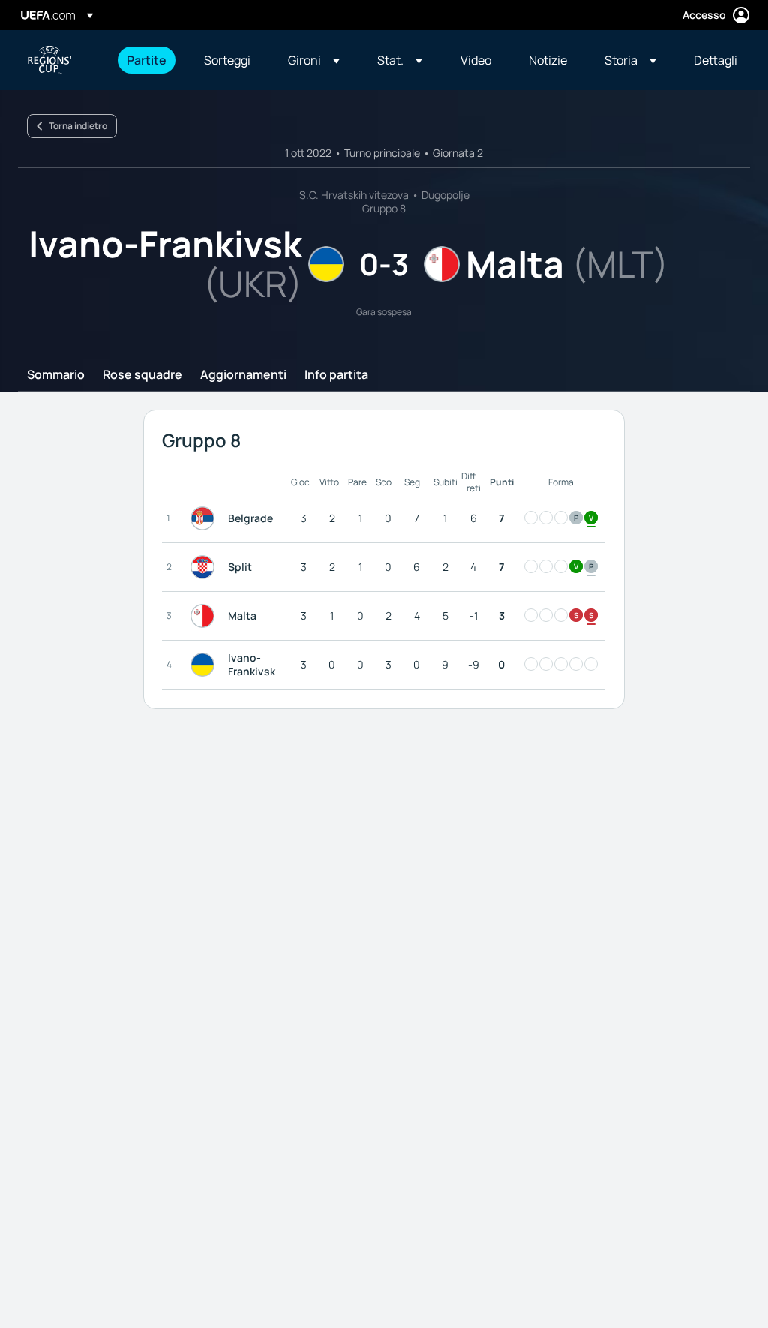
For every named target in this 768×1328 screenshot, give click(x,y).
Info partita (336, 375)
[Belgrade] (205, 518)
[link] (146, 60)
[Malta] (205, 616)
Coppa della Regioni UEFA (49, 60)
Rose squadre (142, 375)
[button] (314, 60)
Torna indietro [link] (78, 125)
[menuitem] (146, 60)
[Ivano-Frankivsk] (205, 665)
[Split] (205, 567)
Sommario (56, 375)
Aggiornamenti (243, 375)
